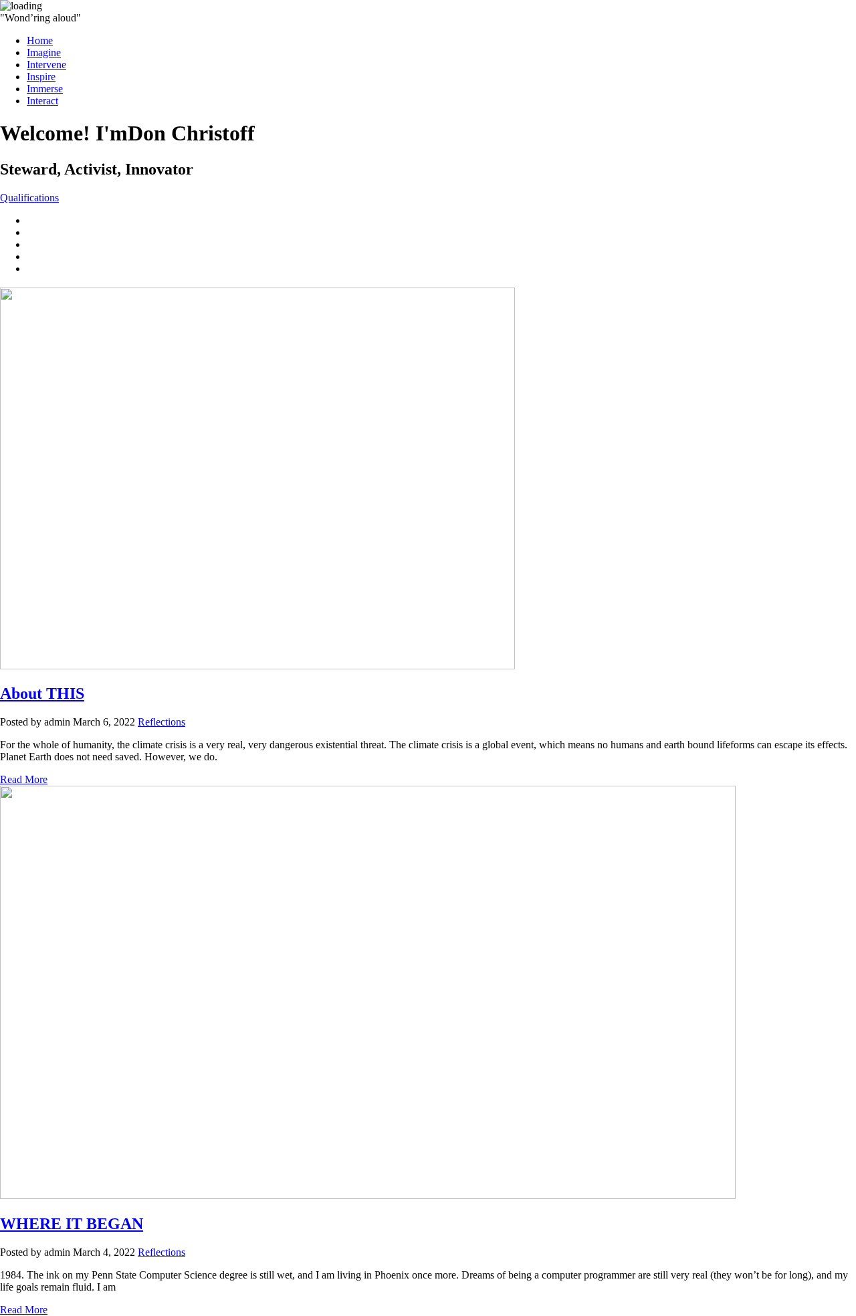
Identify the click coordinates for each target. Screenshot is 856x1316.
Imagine (44, 52)
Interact (42, 100)
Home (40, 40)
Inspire (41, 76)
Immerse (45, 88)
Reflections (161, 722)
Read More (23, 779)
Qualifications (29, 197)
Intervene (46, 64)
